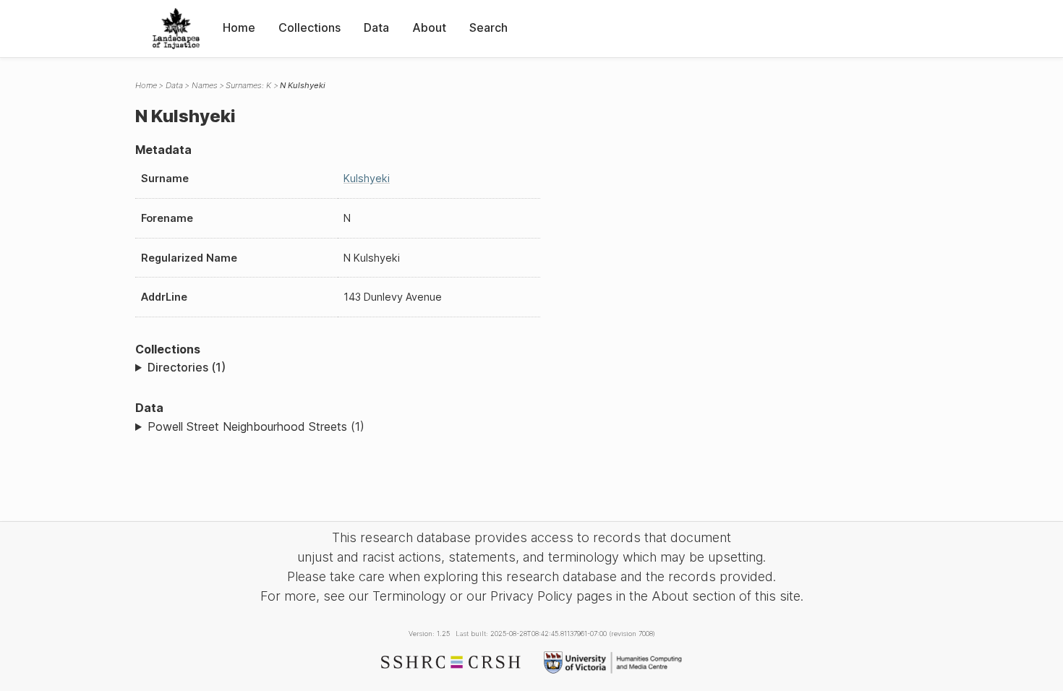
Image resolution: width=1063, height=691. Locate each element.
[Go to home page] (176, 28)
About (429, 27)
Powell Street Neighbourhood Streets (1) (256, 426)
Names (205, 85)
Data (376, 27)
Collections (309, 27)
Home (239, 27)
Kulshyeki (366, 178)
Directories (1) (187, 367)
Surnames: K (248, 85)
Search (488, 27)
